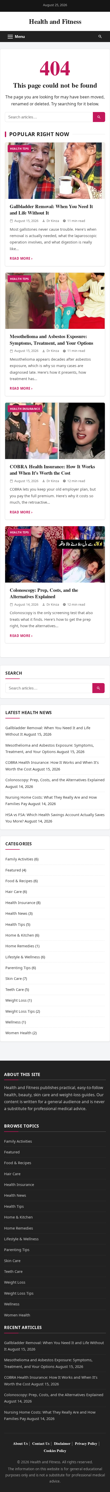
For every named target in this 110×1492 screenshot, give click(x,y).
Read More (20, 258)
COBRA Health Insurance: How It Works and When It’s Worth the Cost (52, 469)
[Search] (99, 117)
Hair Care (13, 891)
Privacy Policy (86, 1443)
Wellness (13, 1021)
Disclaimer (62, 1443)
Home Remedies (19, 945)
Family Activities (19, 858)
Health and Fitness (55, 21)
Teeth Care (14, 989)
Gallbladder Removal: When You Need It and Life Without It (51, 209)
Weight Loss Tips (20, 1011)
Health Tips (19, 148)
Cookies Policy (55, 1450)
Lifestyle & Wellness (22, 956)
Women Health (18, 1032)
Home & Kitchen (19, 935)
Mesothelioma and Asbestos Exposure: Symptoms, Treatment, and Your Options (51, 339)
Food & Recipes (18, 880)
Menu (20, 36)
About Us (20, 1443)
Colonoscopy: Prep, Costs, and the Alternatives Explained (44, 593)
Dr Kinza (53, 221)
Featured (13, 869)
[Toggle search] (100, 36)
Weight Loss (16, 1000)
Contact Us (40, 1443)
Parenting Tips (18, 967)
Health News (16, 913)
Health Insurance (25, 409)
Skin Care (13, 978)
